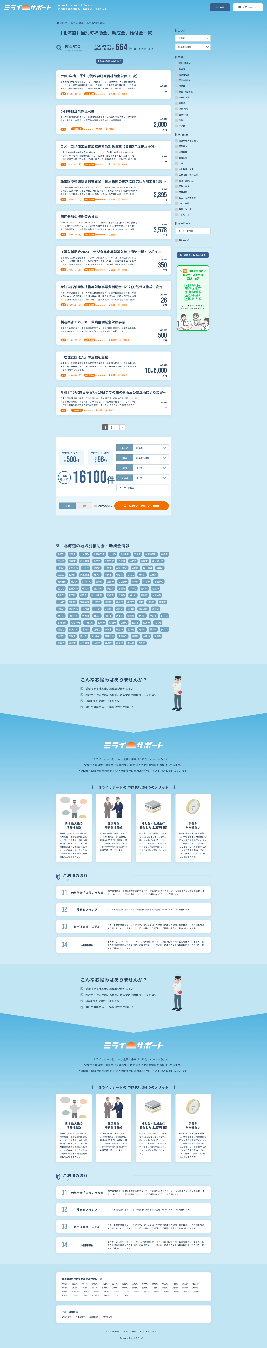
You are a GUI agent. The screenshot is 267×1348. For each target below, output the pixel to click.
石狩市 (135, 622)
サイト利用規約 (112, 1331)
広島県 (116, 1291)
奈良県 (65, 1291)
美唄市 (142, 629)
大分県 (75, 1295)
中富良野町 (150, 554)
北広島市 (73, 568)
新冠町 (83, 595)
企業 (67, 506)
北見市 (97, 568)
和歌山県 (75, 1291)
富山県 (75, 1287)
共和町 (133, 561)
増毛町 (97, 574)
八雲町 (121, 561)
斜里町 (72, 595)
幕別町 (121, 588)
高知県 (167, 1291)
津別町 (155, 609)
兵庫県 (195, 1287)
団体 (84, 505)
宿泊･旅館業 (185, 63)
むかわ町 (75, 622)
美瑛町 (61, 636)
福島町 (61, 629)
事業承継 (183, 191)
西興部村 (109, 636)
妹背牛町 (86, 581)
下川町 (137, 554)
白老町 (124, 622)
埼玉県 (165, 1283)
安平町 (99, 581)
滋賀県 (165, 1287)
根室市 (130, 602)
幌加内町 (98, 588)
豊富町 (135, 636)
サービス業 (184, 97)
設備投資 (183, 157)
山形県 (115, 1283)
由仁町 (164, 615)
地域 (125, 457)
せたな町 (62, 622)
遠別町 (157, 636)
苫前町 (83, 636)
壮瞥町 (119, 574)
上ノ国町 (84, 554)
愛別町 (61, 595)
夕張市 (130, 574)
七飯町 (61, 554)
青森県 (75, 1283)
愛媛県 (157, 1291)
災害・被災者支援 (187, 197)
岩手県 (85, 1283)
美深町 (164, 629)
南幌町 (135, 568)
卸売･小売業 (185, 80)
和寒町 (72, 574)
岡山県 (106, 1291)
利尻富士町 (157, 561)
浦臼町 (97, 615)
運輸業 (182, 103)
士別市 (108, 574)
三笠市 (72, 554)
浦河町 (85, 615)
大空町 (142, 574)
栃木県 (145, 1283)
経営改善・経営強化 (188, 140)
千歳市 (108, 568)
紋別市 (108, 629)
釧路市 (72, 643)
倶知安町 (109, 561)
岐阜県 (125, 1287)
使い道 (124, 477)
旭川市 (133, 595)
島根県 (96, 1291)
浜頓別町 (73, 615)
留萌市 (101, 622)
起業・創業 (184, 186)
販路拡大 (183, 146)
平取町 (133, 588)
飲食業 (182, 85)
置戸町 (130, 629)
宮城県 (95, 1283)
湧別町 (130, 615)
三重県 (155, 1287)
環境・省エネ (185, 209)
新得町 (110, 595)
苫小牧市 (95, 636)
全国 (116, 1295)
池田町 (119, 609)
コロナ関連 (184, 203)
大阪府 (185, 1287)
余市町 (97, 561)
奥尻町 (74, 581)
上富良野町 (99, 554)
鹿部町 (142, 643)
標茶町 (61, 609)
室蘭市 (110, 581)
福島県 (125, 1283)
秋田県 (105, 1283)
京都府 (175, 1287)
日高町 (121, 595)
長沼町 (97, 643)
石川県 (85, 1287)
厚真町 (160, 568)
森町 (141, 602)
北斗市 (85, 568)
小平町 (135, 581)
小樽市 (146, 581)
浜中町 (61, 615)
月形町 (144, 595)
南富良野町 (121, 568)
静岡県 (135, 1287)
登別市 (112, 622)
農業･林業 (183, 114)
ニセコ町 (89, 622)
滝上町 (142, 615)
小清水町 (158, 581)
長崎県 (197, 1291)
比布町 (85, 609)
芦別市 (72, 636)
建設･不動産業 (186, 91)
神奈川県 (196, 1283)
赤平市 (146, 636)
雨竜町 (119, 643)
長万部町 (84, 643)
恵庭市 (155, 588)
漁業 (181, 120)
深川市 (108, 615)
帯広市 (85, 588)
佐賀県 (187, 1291)
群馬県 (155, 1283)
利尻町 (61, 568)
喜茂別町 (84, 574)
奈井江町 (62, 581)
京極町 (164, 554)
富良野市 (122, 581)
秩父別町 (73, 629)
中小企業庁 (80, 1317)
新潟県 (65, 1287)
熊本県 (65, 1295)
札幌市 (61, 602)
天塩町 (153, 574)
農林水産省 (107, 1317)
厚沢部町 (147, 568)
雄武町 (108, 643)
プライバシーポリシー (132, 1331)
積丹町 (97, 629)
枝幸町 (108, 602)
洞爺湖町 (143, 609)
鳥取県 (86, 1291)
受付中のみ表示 (105, 505)
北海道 (65, 1283)
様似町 (151, 602)
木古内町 (156, 595)
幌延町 (110, 588)
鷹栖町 (130, 643)
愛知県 (145, 1287)
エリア (124, 447)
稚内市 (85, 629)
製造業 (182, 68)
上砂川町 (125, 554)
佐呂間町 (84, 561)
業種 (125, 467)
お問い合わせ (151, 1331)
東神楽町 (84, 602)
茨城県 (135, 1283)
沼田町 (130, 609)
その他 (182, 126)
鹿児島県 (95, 1295)
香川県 (146, 1291)
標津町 (162, 602)
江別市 (97, 609)
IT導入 (182, 163)
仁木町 (61, 561)
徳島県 (136, 1291)
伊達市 (72, 561)
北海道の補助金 (77, 23)
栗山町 (119, 602)
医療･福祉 (183, 108)
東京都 (185, 1283)
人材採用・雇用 (186, 169)
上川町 (112, 554)
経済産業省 (66, 1317)
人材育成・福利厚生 (188, 174)
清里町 (119, 615)
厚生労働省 (93, 1317)
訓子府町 (122, 636)
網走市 (119, 629)
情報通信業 (184, 74)
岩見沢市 (73, 588)
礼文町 (157, 622)
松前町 (97, 602)
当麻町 (144, 588)
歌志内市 (73, 609)
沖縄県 (106, 1295)
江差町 (108, 609)
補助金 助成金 (62, 23)
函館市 (144, 561)
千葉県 (175, 1283)
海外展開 (183, 151)
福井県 (95, 1287)
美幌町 (153, 629)
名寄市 (61, 574)
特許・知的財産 (186, 180)
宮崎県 (85, 1295)
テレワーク (184, 214)
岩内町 (61, 588)
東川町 (72, 602)
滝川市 (153, 615)
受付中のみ (184, 240)
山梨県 (105, 1287)
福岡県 (177, 1291)
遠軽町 (61, 643)
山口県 (126, 1291)
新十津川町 (96, 595)
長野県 (115, 1287)
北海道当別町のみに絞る (109, 61)
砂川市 (146, 622)
